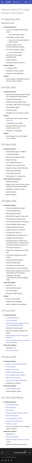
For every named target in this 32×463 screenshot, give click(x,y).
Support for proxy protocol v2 (14, 421)
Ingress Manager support (13, 388)
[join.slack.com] (11, 460)
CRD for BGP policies (12, 350)
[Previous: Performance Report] (2, 452)
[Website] (8, 460)
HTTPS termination (11, 320)
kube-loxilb (9, 120)
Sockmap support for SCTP (14, 418)
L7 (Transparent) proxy (12, 318)
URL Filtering (10, 410)
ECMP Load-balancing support (15, 372)
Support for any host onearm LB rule (16, 364)
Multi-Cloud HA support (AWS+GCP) (16, 380)
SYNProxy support (11, 424)
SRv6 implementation (12, 405)
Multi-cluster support (12, 437)
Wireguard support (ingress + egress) (17, 413)
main (16, 2)
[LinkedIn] (5, 460)
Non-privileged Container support (15, 375)
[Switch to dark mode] (25, 2)
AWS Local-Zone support (13, 377)
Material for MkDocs (11, 457)
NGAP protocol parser (12, 369)
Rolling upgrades (11, 407)
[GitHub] (2, 460)
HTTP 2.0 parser (11, 367)
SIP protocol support (12, 415)
